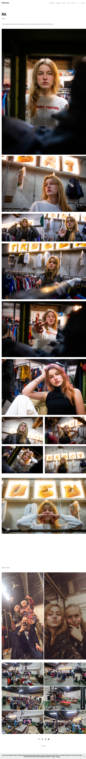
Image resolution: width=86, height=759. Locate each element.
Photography (51, 3)
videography (58, 3)
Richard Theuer (5, 3)
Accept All (53, 756)
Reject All (58, 756)
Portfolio (64, 3)
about (68, 3)
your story (73, 3)
